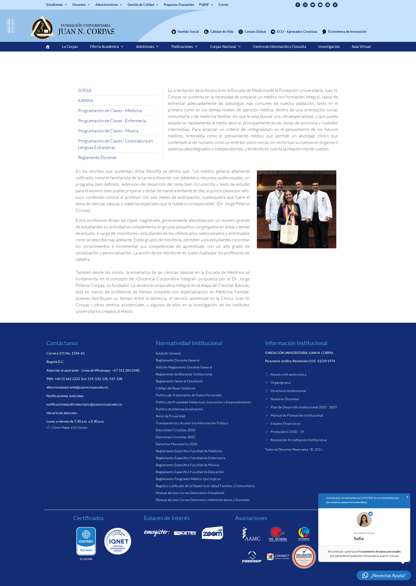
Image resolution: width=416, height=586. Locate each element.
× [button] (407, 497)
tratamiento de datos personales (380, 551)
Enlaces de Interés (167, 517)
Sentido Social (188, 31)
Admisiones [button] (145, 47)
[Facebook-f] (297, 4)
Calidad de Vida (222, 31)
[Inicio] (47, 47)
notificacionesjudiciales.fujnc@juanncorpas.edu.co (84, 404)
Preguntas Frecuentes (179, 4)
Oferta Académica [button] (104, 47)
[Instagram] (305, 4)
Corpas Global (255, 31)
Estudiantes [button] (54, 4)
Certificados (88, 517)
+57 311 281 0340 (125, 370)
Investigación (329, 47)
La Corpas (70, 47)
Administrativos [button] (106, 4)
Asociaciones (251, 517)
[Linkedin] (327, 4)
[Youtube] (320, 4)
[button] (364, 527)
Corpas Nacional (223, 47)
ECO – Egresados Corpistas (297, 31)
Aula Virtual (361, 47)
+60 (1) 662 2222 (67, 379)
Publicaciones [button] (182, 47)
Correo (223, 4)
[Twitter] (312, 4)
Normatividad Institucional (189, 342)
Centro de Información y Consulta (279, 47)
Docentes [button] (79, 4)
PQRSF (204, 4)
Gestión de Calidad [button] (141, 4)
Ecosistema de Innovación (347, 31)
